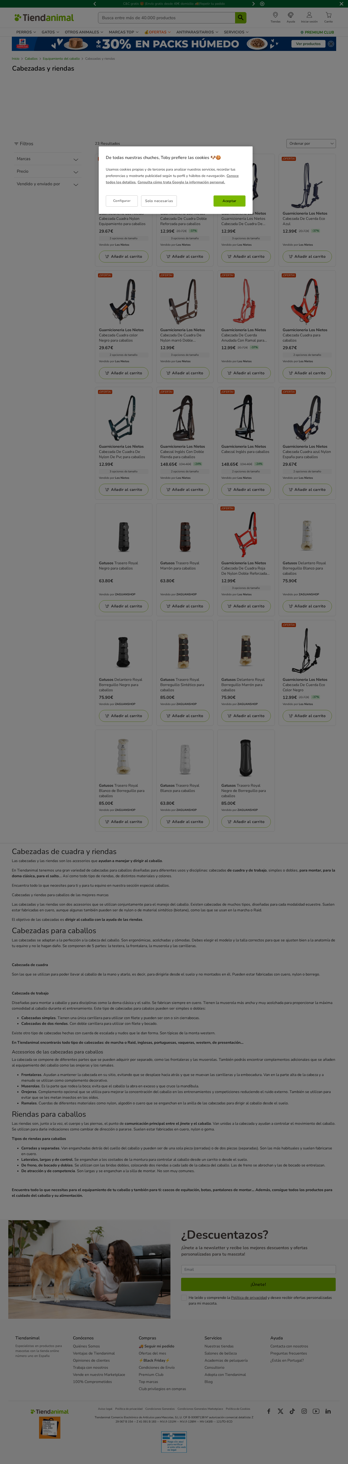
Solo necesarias (159, 201)
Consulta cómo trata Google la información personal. (181, 182)
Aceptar (229, 201)
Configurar (122, 201)
